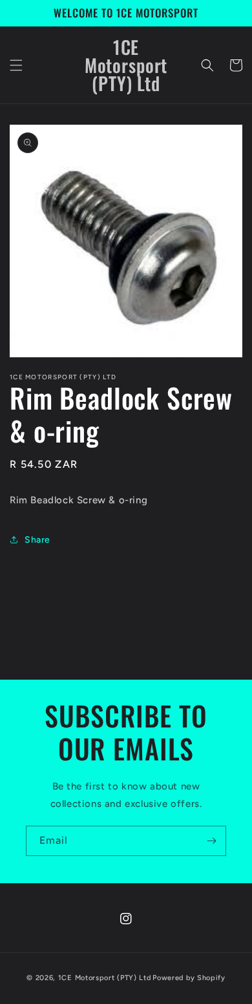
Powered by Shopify (189, 978)
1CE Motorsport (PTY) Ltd (104, 978)
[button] (16, 65)
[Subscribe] (211, 841)
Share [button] (37, 539)
